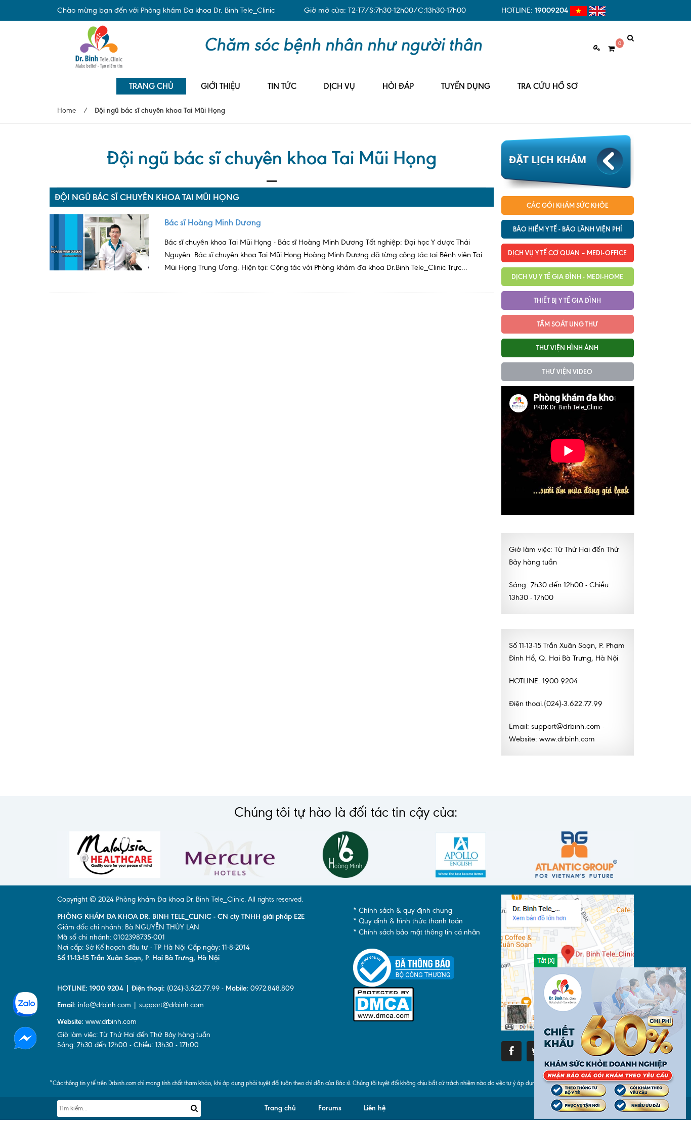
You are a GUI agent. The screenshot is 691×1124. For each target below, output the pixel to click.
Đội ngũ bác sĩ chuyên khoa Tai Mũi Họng (147, 197)
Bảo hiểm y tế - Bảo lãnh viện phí (567, 229)
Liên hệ (374, 1108)
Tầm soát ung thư (567, 324)
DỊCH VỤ (339, 86)
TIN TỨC (282, 86)
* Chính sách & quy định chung (402, 910)
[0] (607, 48)
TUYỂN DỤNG (465, 86)
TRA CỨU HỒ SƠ (547, 86)
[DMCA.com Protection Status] (383, 1003)
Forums (329, 1108)
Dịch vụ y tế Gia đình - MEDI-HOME (567, 276)
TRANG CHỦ (151, 86)
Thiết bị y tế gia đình (567, 300)
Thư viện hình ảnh (567, 348)
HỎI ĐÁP (398, 86)
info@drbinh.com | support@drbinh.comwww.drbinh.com (130, 1013)
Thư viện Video (567, 371)
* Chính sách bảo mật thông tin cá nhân (416, 932)
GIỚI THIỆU (220, 86)
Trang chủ (280, 1108)
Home (66, 110)
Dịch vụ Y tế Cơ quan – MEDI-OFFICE (567, 253)
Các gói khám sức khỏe (568, 205)
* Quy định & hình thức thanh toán (408, 921)
